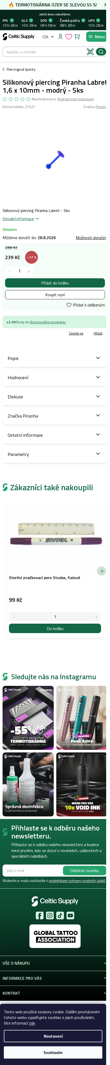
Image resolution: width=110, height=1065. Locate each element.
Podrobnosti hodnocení (75, 99)
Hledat (101, 52)
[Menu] (96, 36)
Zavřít (31, 333)
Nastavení (53, 1036)
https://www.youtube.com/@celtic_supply (70, 915)
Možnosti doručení (91, 237)
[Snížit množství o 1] (10, 271)
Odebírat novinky (84, 870)
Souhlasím (53, 1052)
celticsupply (50, 915)
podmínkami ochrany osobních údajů (77, 880)
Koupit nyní (55, 295)
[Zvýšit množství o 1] (29, 271)
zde (32, 1023)
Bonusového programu (48, 322)
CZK (45, 36)
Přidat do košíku (55, 283)
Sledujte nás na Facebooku (39, 915)
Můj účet (60, 36)
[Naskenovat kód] (90, 51)
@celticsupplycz (60, 915)
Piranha (101, 106)
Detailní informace (18, 219)
